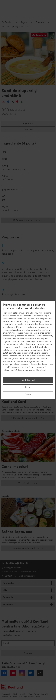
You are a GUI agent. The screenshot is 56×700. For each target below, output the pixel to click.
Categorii (40, 22)
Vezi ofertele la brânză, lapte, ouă (28, 548)
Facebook (4, 673)
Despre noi (5, 694)
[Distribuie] (3, 101)
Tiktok (40, 673)
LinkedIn (31, 673)
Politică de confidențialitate (22, 694)
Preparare (28, 129)
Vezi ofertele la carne (28, 483)
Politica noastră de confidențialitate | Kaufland (24, 370)
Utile (5, 590)
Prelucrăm (7, 313)
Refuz (28, 387)
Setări (28, 394)
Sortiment (8, 604)
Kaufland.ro (6, 22)
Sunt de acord (28, 380)
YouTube (13, 673)
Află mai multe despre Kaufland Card (28, 418)
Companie (8, 597)
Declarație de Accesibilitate (29, 697)
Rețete (24, 22)
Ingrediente (28, 123)
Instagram (22, 673)
